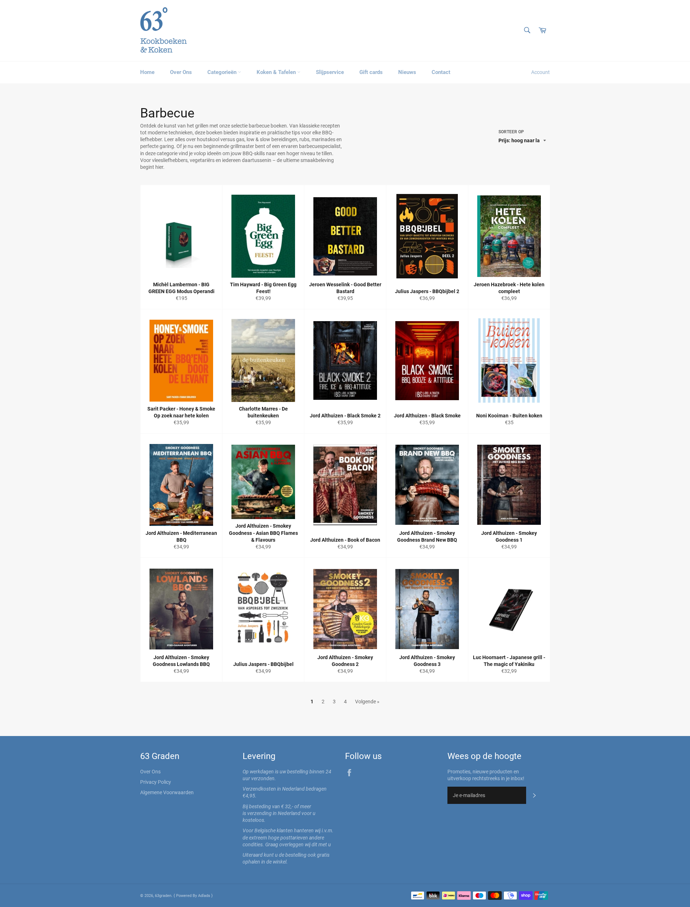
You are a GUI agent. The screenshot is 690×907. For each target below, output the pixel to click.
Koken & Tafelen (277, 72)
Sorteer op (511, 131)
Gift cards (371, 72)
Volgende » (367, 701)
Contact (441, 72)
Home (147, 72)
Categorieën (222, 72)
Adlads (204, 895)
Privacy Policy (155, 782)
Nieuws (407, 72)
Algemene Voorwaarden (167, 792)
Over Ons (181, 72)
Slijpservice (330, 72)
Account (540, 72)
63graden (163, 895)
